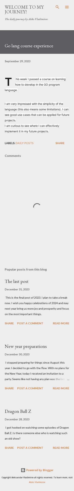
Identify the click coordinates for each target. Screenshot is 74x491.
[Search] (57, 7)
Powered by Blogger (39, 470)
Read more (61, 323)
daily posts (25, 143)
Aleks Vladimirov (37, 482)
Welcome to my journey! (24, 9)
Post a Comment (30, 323)
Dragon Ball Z (18, 411)
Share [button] (60, 143)
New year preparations (26, 346)
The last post (17, 281)
